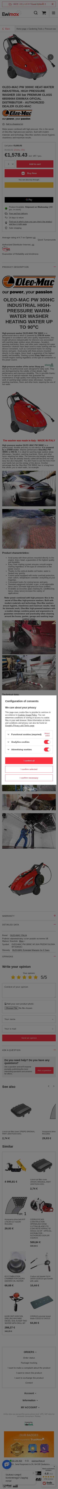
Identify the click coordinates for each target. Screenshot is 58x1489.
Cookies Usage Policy (27, 715)
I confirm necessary (29, 778)
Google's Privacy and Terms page (19, 725)
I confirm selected (29, 769)
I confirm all (29, 760)
